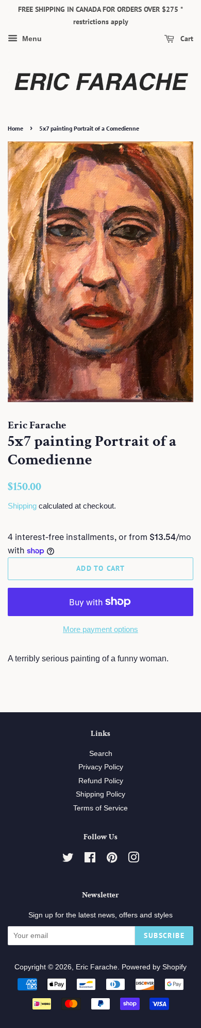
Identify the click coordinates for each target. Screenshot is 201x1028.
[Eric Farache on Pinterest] (112, 859)
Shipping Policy (100, 794)
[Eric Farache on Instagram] (133, 859)
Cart (185, 38)
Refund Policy (100, 781)
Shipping (22, 505)
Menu (31, 38)
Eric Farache (97, 967)
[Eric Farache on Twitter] (68, 859)
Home (15, 128)
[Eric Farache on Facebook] (90, 859)
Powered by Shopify (154, 967)
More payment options (100, 629)
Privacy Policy (100, 767)
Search (100, 754)
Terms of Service (100, 808)
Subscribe (164, 935)
